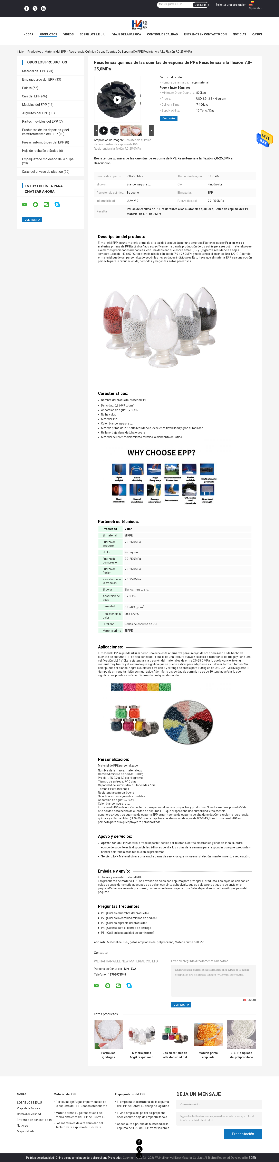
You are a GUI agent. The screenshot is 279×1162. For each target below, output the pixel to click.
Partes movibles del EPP (40, 121)
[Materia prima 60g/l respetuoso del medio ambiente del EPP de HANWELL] (141, 1034)
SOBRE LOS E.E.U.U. (93, 34)
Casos (257, 34)
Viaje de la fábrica (126, 34)
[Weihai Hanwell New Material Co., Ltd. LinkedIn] (43, 8)
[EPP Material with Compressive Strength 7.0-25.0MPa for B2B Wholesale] (117, 99)
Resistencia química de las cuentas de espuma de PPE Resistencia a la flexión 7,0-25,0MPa (122, 144)
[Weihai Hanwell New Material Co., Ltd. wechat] (49, 205)
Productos (34, 51)
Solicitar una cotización (230, 4)
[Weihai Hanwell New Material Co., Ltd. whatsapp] (38, 205)
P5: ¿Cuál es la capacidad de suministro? (127, 932)
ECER (252, 1157)
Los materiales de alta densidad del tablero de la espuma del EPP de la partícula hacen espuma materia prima (175, 1055)
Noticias (239, 34)
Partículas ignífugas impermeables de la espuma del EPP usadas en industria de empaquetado (108, 1055)
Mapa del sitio (26, 1131)
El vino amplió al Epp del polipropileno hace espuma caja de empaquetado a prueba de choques (142, 1115)
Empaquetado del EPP (38, 79)
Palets (27, 88)
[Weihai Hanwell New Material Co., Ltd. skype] (60, 205)
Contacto (168, 118)
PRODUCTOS (48, 34)
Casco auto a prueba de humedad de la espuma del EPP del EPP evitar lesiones (143, 1126)
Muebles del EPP (34, 105)
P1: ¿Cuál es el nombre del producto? (125, 913)
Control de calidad (162, 34)
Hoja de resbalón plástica (40, 151)
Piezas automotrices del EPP (43, 142)
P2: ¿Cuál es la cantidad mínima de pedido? (129, 918)
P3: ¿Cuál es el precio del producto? (124, 923)
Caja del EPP (31, 96)
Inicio (20, 51)
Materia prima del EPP (189, 942)
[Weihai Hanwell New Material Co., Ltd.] (139, 25)
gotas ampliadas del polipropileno (151, 942)
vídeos (68, 34)
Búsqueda (200, 4)
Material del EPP (55, 51)
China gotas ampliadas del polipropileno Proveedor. (89, 1157)
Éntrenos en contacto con (205, 34)
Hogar (28, 34)
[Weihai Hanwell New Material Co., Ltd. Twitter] (35, 8)
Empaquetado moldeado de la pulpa (48, 159)
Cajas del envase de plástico (42, 172)
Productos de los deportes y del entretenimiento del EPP (45, 132)
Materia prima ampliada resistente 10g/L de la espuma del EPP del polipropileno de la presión (208, 1055)
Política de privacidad (40, 1157)
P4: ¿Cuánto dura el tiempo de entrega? (127, 927)
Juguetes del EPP (35, 113)
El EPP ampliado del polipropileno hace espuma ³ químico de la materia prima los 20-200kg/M (241, 1055)
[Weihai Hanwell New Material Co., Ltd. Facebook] (26, 8)
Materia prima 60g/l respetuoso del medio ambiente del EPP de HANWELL (141, 1055)
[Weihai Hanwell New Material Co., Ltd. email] (27, 205)
